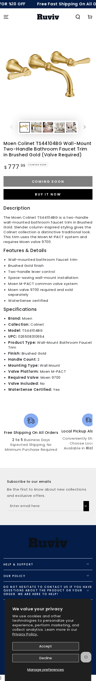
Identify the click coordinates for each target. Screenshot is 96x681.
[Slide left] (11, 127)
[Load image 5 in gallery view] (71, 127)
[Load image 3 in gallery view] (48, 127)
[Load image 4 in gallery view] (60, 127)
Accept (45, 646)
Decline (45, 658)
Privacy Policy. (25, 634)
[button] (78, 17)
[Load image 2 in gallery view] (36, 127)
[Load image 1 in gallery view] (25, 127)
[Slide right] (84, 127)
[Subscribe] (86, 506)
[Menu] (6, 17)
